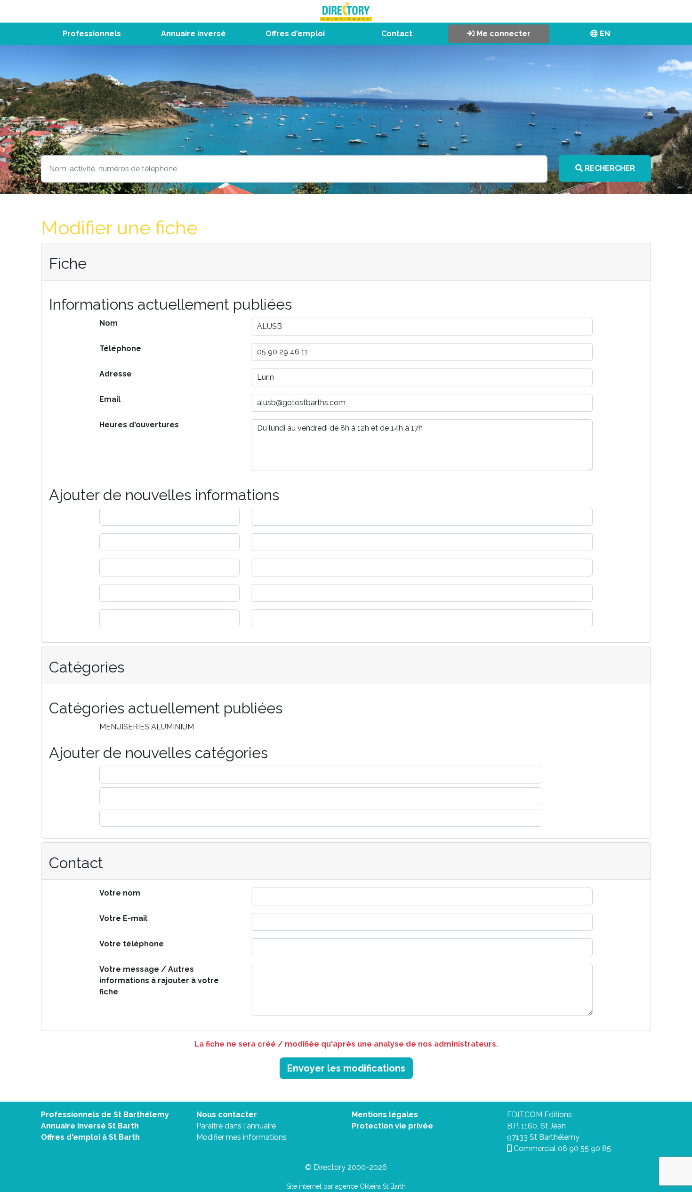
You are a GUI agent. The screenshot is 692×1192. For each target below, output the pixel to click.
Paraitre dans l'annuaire (236, 1125)
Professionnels (92, 33)
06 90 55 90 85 (584, 1148)
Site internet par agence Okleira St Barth (346, 1186)
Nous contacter (226, 1114)
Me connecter (503, 33)
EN (604, 33)
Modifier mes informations (241, 1137)
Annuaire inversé (193, 33)
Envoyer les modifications (346, 1068)
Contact (396, 33)
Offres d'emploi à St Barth (90, 1137)
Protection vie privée (392, 1125)
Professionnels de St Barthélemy (105, 1114)
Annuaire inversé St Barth (90, 1125)
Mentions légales (385, 1114)
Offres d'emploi (295, 33)
